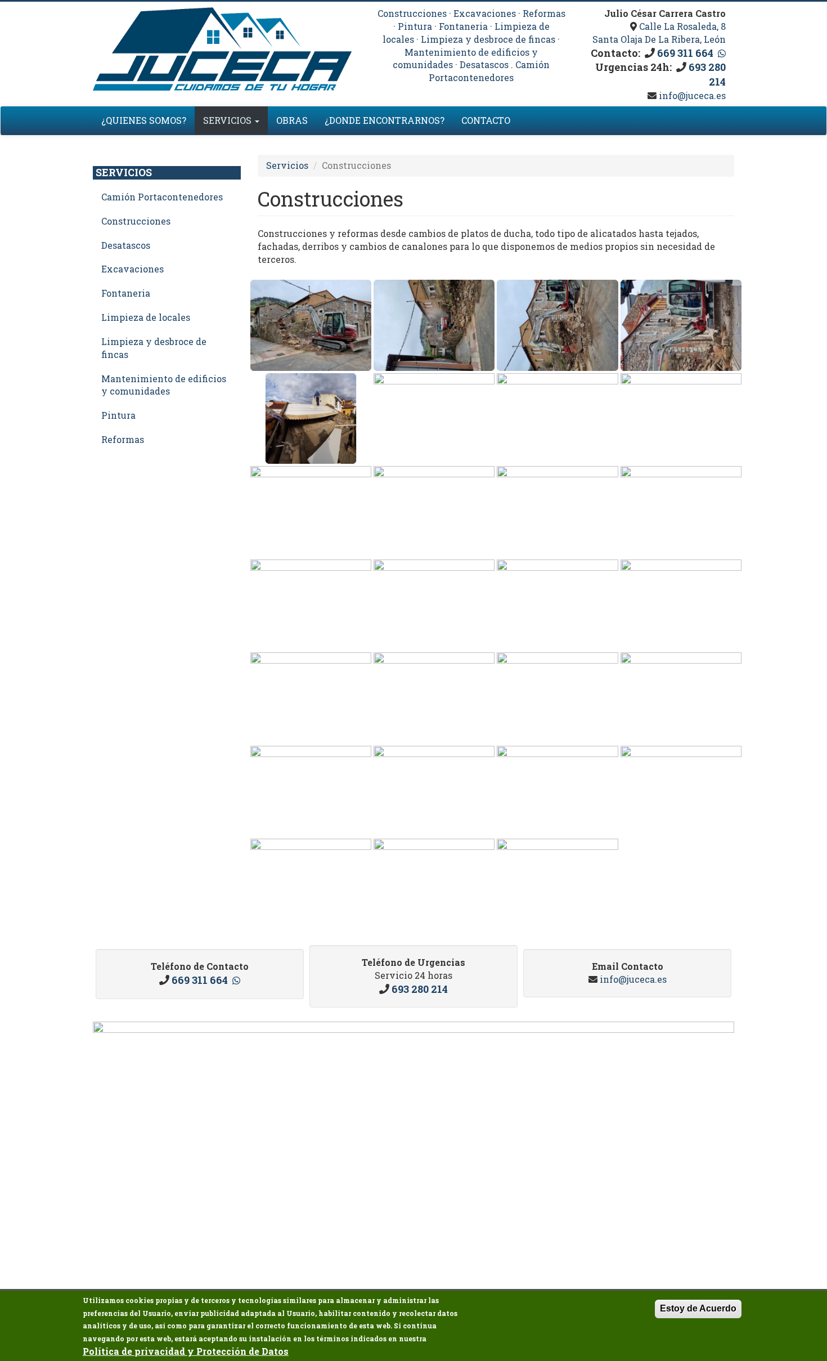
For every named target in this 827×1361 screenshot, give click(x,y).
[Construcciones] (310, 325)
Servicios (228, 120)
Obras (292, 120)
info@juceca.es (691, 95)
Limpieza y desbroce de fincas (488, 39)
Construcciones (412, 13)
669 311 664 (685, 53)
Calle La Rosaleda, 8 (682, 26)
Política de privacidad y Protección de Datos (186, 1350)
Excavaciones (484, 13)
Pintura (415, 26)
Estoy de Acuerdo (698, 1308)
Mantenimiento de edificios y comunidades (163, 385)
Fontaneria (463, 26)
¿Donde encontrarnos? (384, 120)
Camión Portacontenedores (489, 71)
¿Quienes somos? (143, 120)
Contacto (485, 120)
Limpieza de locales (145, 317)
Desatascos (484, 64)
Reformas (544, 13)
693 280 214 (420, 989)
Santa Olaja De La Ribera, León (659, 39)
